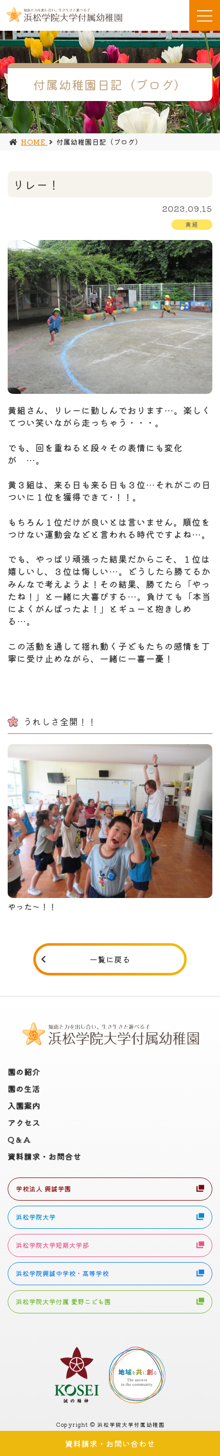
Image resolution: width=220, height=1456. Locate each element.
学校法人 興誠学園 (43, 1188)
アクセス (24, 1122)
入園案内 (24, 1105)
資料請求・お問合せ (44, 1156)
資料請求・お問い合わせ (110, 1443)
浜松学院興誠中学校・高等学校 (62, 1273)
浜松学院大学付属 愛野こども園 (63, 1301)
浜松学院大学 (36, 1217)
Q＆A (19, 1139)
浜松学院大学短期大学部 (52, 1245)
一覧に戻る (110, 959)
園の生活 (24, 1088)
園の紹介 (24, 1071)
